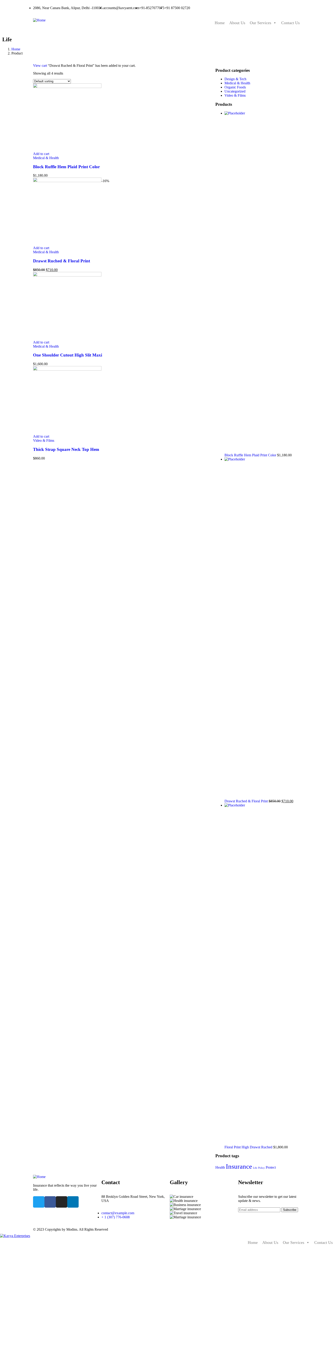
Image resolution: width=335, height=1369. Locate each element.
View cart (40, 65)
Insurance (239, 1166)
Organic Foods (235, 87)
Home (220, 23)
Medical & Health (46, 158)
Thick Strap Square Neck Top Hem (66, 449)
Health (220, 1167)
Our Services (260, 23)
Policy (261, 1168)
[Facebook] (50, 1202)
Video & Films (43, 440)
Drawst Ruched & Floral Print (61, 260)
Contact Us (290, 23)
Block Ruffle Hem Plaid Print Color (66, 166)
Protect (271, 1167)
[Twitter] (38, 1202)
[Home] (39, 20)
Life (255, 1168)
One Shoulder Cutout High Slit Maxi (67, 355)
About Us (237, 23)
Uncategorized (234, 91)
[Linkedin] (73, 1202)
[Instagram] (61, 1202)
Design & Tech (235, 79)
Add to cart (41, 154)
